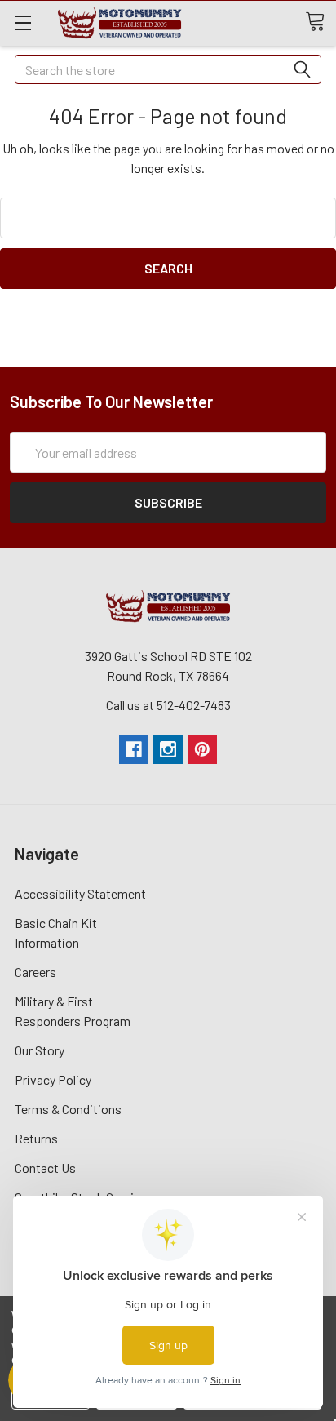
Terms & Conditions (68, 1109)
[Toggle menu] (22, 22)
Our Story (39, 1050)
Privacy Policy (53, 1079)
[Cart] (320, 22)
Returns (36, 1138)
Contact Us (45, 1167)
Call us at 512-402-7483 (168, 705)
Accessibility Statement (80, 893)
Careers (35, 971)
